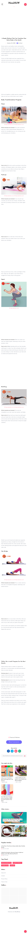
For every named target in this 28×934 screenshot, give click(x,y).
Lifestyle (12, 865)
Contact (3, 875)
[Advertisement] (14, 22)
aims (5, 584)
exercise (3, 129)
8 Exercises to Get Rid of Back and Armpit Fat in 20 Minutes (7, 779)
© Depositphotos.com (9, 124)
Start (9, 346)
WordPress (17, 911)
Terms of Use (4, 881)
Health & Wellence (17, 862)
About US (3, 872)
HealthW (14, 3)
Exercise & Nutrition (15, 737)
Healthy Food (5, 865)
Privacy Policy (4, 878)
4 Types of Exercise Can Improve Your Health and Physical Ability (20, 779)
